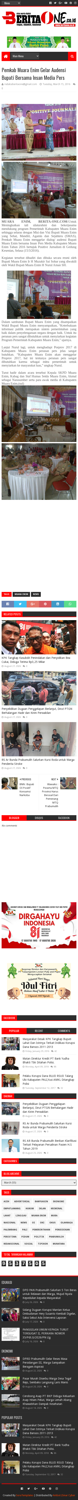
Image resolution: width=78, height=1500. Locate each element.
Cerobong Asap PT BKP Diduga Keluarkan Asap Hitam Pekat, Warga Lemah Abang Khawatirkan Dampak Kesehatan (49, 1400)
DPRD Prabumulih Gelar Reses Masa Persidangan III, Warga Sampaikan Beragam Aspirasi (45, 1362)
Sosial (28, 1244)
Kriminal (56, 1208)
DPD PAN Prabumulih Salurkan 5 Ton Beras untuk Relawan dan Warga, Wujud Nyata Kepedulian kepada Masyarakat (49, 1294)
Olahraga (67, 1222)
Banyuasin (41, 1201)
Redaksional (11, 1244)
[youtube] (66, 3)
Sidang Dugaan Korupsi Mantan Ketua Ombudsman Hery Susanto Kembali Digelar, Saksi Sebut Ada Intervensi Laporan (49, 1313)
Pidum (25, 1236)
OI (33, 1222)
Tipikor (43, 1244)
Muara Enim (21, 594)
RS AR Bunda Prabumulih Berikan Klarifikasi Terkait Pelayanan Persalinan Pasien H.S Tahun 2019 (49, 1144)
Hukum (30, 1208)
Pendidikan (62, 1229)
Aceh (6, 1201)
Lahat (7, 1215)
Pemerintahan (41, 1229)
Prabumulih (56, 1236)
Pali (24, 1229)
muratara (59, 1244)
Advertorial (22, 1201)
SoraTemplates (24, 1495)
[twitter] (55, 3)
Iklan (42, 1208)
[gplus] (60, 3)
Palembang (10, 1229)
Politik (39, 1236)
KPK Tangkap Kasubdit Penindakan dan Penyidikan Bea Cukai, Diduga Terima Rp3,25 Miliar (36, 659)
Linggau (21, 1215)
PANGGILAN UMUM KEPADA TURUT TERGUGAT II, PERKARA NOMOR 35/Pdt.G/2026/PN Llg (46, 1333)
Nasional (10, 1222)
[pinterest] (71, 3)
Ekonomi (58, 1201)
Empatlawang (12, 1208)
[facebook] (50, 3)
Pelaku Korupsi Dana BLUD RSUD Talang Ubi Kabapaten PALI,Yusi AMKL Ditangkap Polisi (48, 1079)
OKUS (52, 1222)
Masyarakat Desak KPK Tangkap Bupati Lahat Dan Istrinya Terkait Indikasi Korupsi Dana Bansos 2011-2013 (49, 1042)
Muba (54, 1215)
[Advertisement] (39, 548)
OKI (42, 1222)
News (36, 594)
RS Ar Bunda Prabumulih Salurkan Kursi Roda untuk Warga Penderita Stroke (38, 761)
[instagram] (74, 3)
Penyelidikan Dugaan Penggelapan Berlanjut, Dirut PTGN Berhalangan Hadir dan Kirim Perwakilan (37, 710)
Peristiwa (10, 1236)
